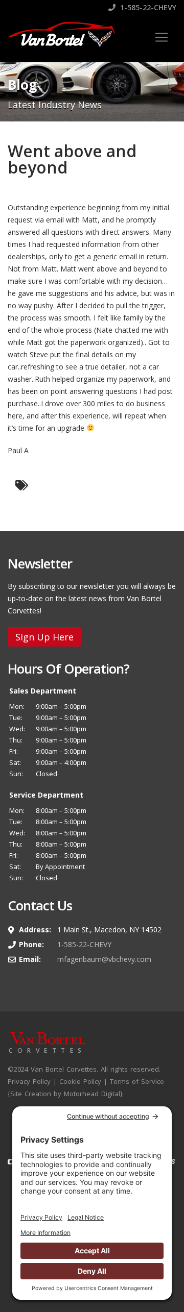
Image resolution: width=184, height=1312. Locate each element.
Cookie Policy (80, 1081)
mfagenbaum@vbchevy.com (104, 959)
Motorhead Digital (92, 1093)
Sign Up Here (44, 637)
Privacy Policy (29, 1081)
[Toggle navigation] (161, 37)
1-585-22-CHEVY (147, 7)
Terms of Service (137, 1081)
